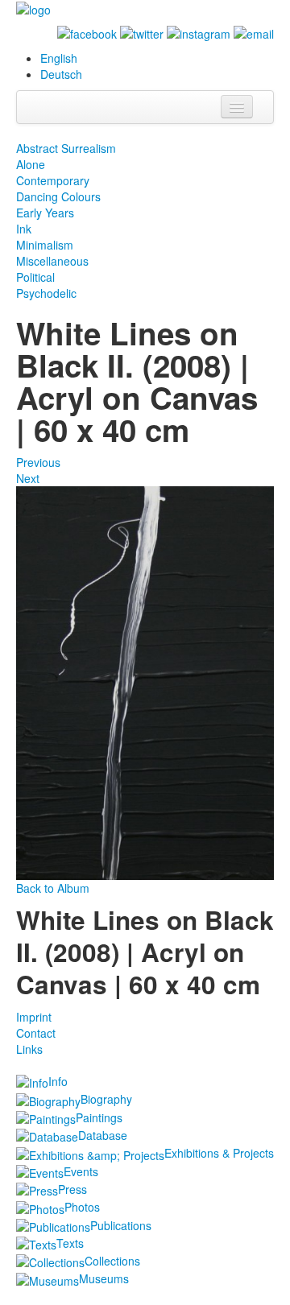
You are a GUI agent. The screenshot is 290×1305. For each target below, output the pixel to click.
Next (27, 478)
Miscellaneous (52, 261)
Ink (23, 229)
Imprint (34, 1017)
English (58, 58)
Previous (38, 462)
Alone (30, 164)
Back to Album (52, 888)
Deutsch (61, 74)
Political (35, 277)
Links (29, 1049)
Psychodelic (46, 293)
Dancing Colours (58, 196)
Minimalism (44, 245)
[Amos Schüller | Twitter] (142, 32)
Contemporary (52, 180)
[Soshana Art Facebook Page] (87, 32)
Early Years (45, 212)
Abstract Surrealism (66, 148)
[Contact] (254, 32)
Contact (36, 1033)
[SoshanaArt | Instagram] (198, 32)
